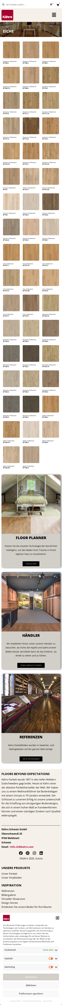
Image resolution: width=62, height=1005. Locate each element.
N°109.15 (6, 88)
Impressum (47, 1000)
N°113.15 (6, 164)
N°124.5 (26, 215)
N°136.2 (26, 442)
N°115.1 (26, 164)
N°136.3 (45, 442)
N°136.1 (45, 417)
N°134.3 (26, 341)
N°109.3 (26, 88)
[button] (57, 917)
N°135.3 (26, 392)
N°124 (5, 215)
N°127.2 (45, 265)
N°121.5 (26, 189)
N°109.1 (45, 63)
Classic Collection (9, 188)
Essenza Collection (10, 61)
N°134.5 (6, 366)
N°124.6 (45, 215)
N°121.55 (45, 189)
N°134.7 (26, 366)
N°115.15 (45, 164)
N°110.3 (6, 113)
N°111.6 (26, 139)
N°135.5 (6, 417)
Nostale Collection (49, 314)
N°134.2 (6, 341)
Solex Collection (48, 415)
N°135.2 (6, 392)
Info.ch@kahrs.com (22, 846)
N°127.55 (26, 291)
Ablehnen (31, 985)
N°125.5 (26, 240)
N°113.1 (45, 139)
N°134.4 (45, 341)
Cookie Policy (15, 1000)
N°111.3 (6, 139)
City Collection (8, 264)
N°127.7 (6, 316)
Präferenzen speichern (31, 993)
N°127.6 (45, 291)
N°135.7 (26, 417)
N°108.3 (26, 63)
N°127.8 (26, 316)
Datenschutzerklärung (31, 1000)
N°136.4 (26, 468)
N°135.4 (45, 392)
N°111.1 (26, 113)
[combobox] (17, 4)
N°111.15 (45, 113)
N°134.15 (45, 316)
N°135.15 (45, 366)
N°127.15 (26, 265)
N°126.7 (45, 240)
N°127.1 (6, 265)
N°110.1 (45, 88)
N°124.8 (6, 240)
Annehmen (31, 976)
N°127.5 (6, 291)
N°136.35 (6, 468)
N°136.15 (6, 442)
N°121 (5, 189)
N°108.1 (6, 63)
